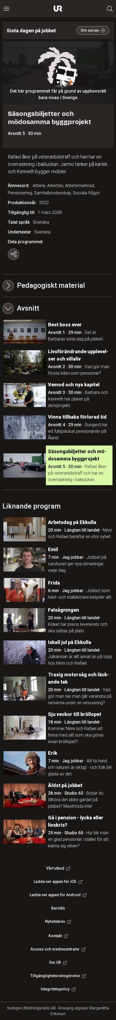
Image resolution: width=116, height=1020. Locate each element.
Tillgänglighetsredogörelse (55, 976)
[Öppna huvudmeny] (6, 8)
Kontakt (55, 936)
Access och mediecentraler (55, 949)
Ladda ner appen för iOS (55, 881)
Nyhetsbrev (55, 921)
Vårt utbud (55, 868)
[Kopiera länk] (13, 254)
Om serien (90, 30)
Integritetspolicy (55, 989)
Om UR (55, 962)
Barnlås (58, 908)
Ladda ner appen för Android (55, 895)
